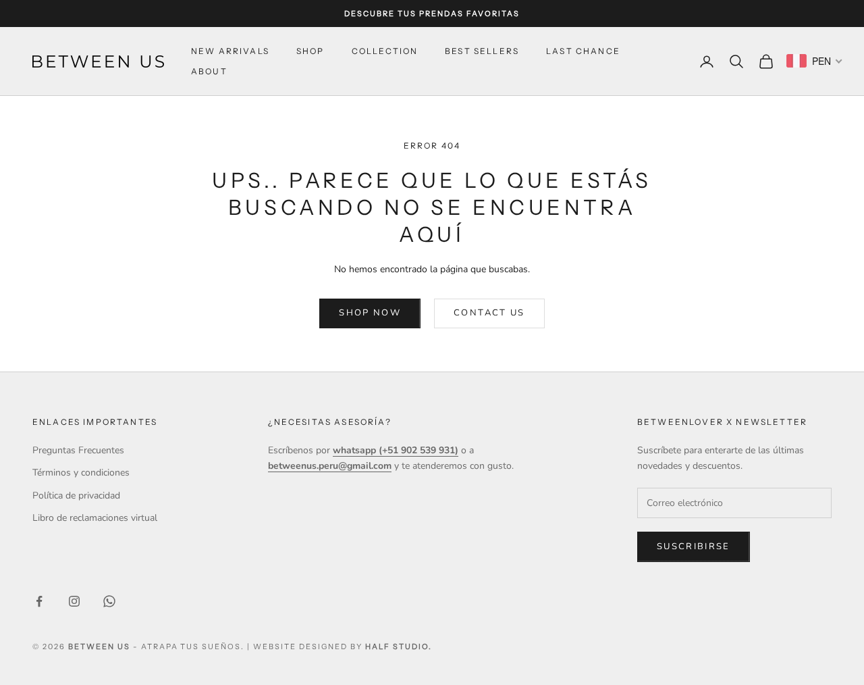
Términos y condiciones (81, 472)
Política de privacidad (76, 495)
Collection (385, 51)
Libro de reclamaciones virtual (94, 517)
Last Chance (583, 51)
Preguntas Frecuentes (78, 450)
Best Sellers (482, 51)
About (209, 71)
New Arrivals (230, 51)
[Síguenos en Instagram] (74, 601)
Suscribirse (693, 546)
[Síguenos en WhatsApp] (109, 601)
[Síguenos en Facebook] (39, 601)
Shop (310, 51)
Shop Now (370, 313)
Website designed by (342, 646)
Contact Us (489, 313)
